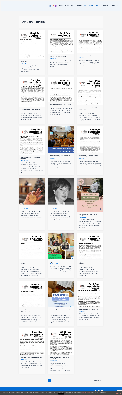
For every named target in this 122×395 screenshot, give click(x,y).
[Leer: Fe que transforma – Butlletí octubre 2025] (90, 294)
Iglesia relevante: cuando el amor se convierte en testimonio (30, 310)
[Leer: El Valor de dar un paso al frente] (61, 42)
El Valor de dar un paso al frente (58, 56)
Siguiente (97, 380)
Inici (61, 5)
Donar (105, 5)
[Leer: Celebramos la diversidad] (90, 41)
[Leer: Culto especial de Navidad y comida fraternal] (90, 194)
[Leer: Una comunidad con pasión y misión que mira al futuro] (90, 91)
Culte (79, 5)
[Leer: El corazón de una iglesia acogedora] (32, 92)
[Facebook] (50, 6)
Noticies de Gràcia (91, 5)
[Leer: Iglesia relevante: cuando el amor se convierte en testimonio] (32, 294)
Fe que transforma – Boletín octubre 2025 (31, 357)
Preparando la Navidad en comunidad (60, 262)
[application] (74, 6)
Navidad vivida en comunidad (28, 207)
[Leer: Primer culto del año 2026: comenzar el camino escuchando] (61, 139)
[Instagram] (56, 6)
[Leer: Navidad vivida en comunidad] (32, 191)
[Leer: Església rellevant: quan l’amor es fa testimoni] (90, 246)
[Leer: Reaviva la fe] (32, 44)
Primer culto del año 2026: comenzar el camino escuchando (60, 156)
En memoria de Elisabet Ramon (58, 207)
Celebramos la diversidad (85, 56)
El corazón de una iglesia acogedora (30, 109)
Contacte (114, 5)
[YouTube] (53, 6)
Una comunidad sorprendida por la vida (60, 104)
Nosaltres (69, 5)
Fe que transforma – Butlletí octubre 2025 (89, 309)
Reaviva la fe (24, 61)
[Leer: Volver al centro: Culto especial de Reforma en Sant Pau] (61, 294)
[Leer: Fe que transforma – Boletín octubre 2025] (32, 341)
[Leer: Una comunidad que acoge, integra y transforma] (32, 140)
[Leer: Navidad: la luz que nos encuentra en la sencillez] (32, 246)
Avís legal (17, 391)
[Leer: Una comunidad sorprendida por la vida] (61, 89)
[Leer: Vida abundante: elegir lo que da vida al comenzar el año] (90, 139)
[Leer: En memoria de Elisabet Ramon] (61, 191)
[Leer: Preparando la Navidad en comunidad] (61, 246)
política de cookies (86, 392)
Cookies (23, 391)
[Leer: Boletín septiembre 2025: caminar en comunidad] (61, 341)
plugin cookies (118, 393)
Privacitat (28, 391)
